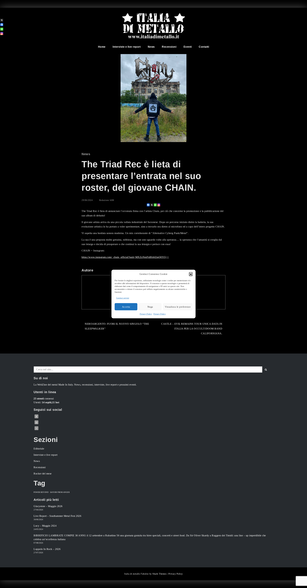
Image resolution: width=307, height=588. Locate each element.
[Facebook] (148, 204)
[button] (190, 274)
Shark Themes (159, 574)
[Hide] (1, 38)
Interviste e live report (127, 46)
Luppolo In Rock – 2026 (47, 549)
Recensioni (169, 46)
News (151, 46)
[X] (151, 204)
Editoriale (39, 448)
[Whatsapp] (155, 204)
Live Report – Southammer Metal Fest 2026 (57, 516)
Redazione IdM (106, 200)
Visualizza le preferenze (178, 307)
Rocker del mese (43, 473)
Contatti (204, 46)
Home (102, 46)
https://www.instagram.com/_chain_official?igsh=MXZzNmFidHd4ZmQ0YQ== (125, 257)
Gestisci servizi (122, 298)
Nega (150, 307)
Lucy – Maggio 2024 (45, 525)
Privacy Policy (146, 314)
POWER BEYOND (41, 492)
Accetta (126, 307)
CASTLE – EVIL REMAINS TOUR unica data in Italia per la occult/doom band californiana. (191, 328)
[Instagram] (158, 204)
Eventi (188, 46)
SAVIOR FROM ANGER (60, 492)
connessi (44, 398)
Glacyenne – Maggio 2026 (48, 506)
